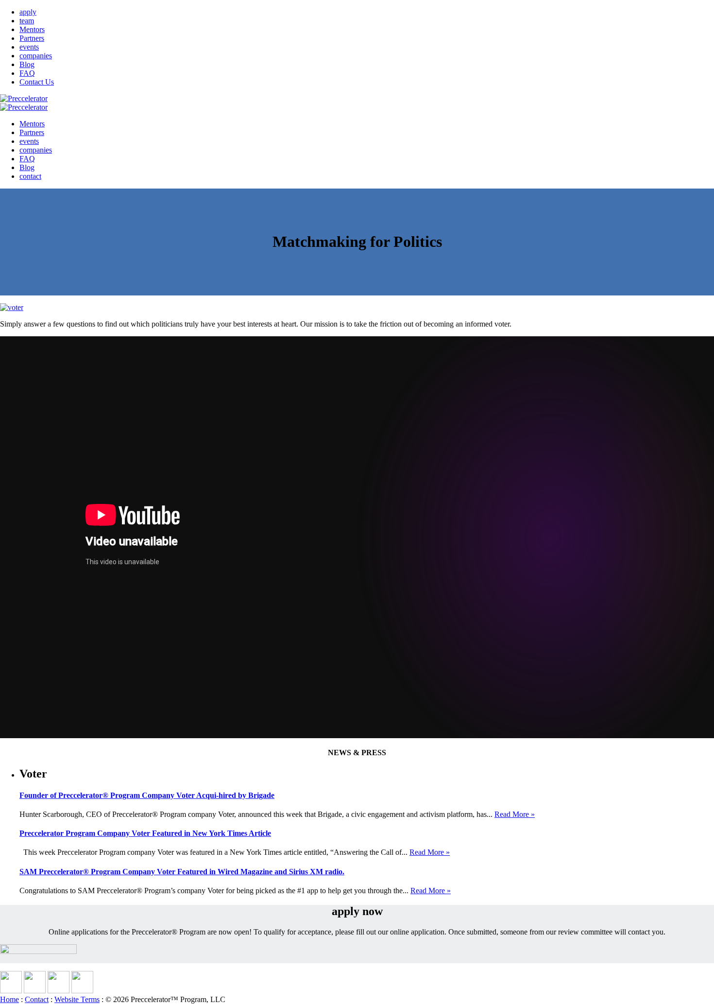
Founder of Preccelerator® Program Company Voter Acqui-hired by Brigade (146, 795)
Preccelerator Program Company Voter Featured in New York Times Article (145, 833)
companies (35, 56)
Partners (31, 38)
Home (9, 999)
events (29, 47)
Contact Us (36, 82)
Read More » (514, 814)
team (26, 21)
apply (27, 12)
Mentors (32, 29)
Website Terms (77, 999)
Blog (26, 64)
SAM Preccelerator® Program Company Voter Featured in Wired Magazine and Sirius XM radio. (181, 871)
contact (30, 176)
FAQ (27, 73)
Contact (37, 999)
